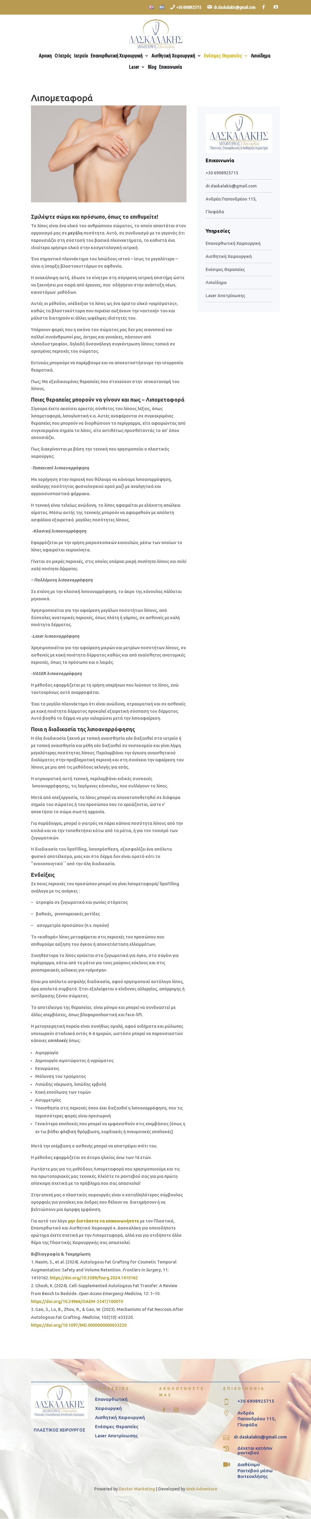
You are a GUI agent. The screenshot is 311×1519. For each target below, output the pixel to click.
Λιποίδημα (260, 55)
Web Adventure (201, 1488)
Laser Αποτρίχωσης (225, 295)
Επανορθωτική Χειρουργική (117, 55)
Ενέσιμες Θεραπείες (223, 55)
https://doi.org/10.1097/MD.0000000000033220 (79, 1325)
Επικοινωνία (170, 67)
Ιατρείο (81, 55)
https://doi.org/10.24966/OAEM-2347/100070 (77, 1301)
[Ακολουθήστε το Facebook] (164, 1410)
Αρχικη (45, 55)
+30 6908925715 (222, 172)
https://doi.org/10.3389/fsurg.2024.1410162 (94, 1277)
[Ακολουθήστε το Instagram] (176, 1410)
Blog (152, 67)
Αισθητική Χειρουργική (173, 55)
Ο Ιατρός (63, 55)
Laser (134, 67)
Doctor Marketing (137, 1488)
